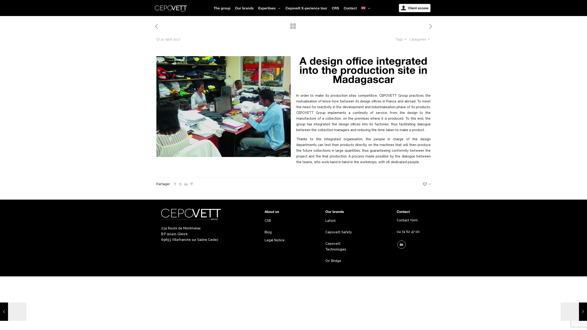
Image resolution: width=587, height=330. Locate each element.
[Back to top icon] (565, 320)
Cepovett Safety (338, 232)
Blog (268, 232)
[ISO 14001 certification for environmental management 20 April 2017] (13, 311)
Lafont (330, 221)
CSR (268, 221)
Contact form (407, 220)
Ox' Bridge (333, 261)
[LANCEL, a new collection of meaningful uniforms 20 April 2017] (574, 311)
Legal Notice (275, 240)
